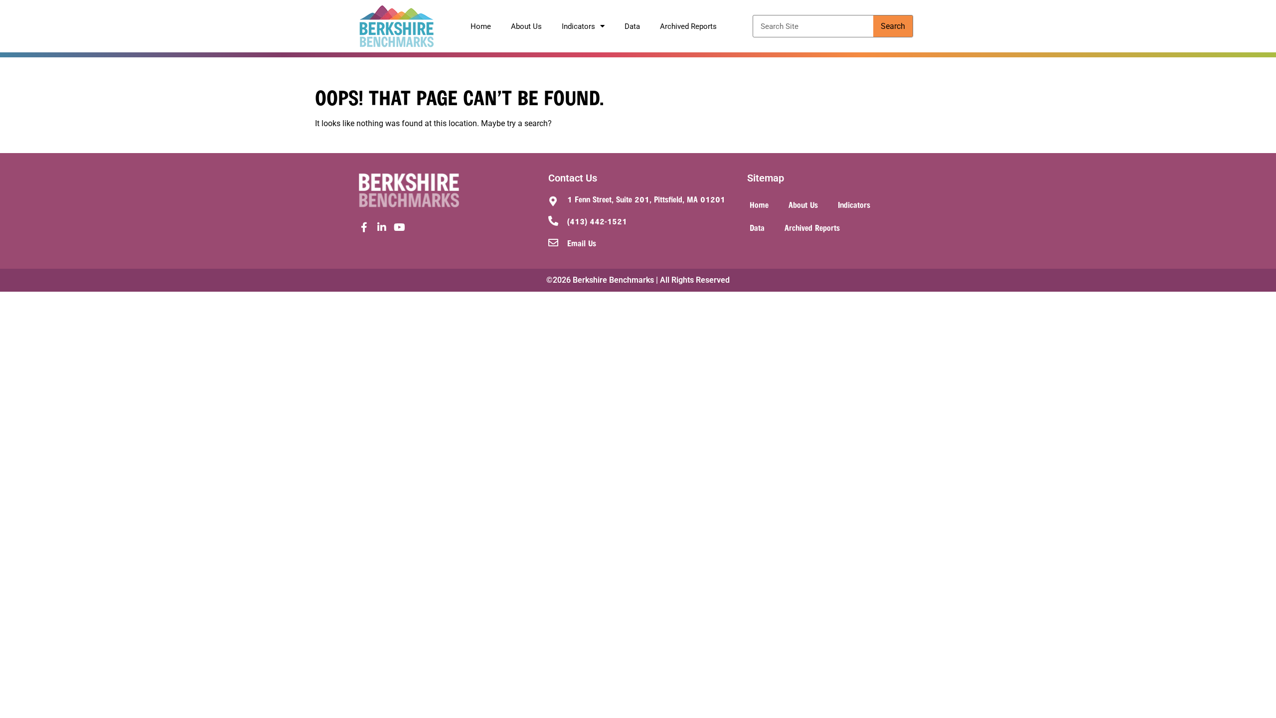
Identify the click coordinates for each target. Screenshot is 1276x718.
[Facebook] (364, 227)
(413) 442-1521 (597, 221)
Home (481, 26)
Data (632, 26)
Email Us (581, 243)
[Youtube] (400, 227)
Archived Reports (688, 26)
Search (893, 26)
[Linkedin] (382, 227)
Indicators (578, 26)
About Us (526, 26)
